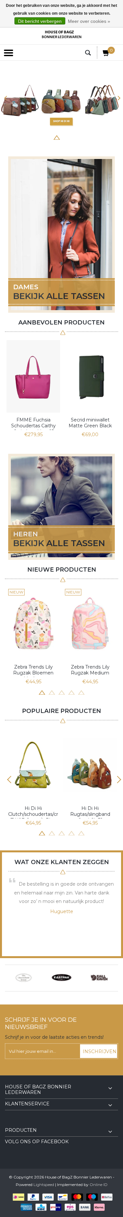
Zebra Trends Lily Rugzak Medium (90, 670)
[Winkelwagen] (106, 54)
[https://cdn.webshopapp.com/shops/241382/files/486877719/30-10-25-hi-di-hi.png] (61, 101)
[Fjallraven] (99, 978)
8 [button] (96, 136)
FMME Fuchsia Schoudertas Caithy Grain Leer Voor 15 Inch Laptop (33, 423)
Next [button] (117, 98)
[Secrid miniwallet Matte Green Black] (90, 376)
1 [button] (27, 136)
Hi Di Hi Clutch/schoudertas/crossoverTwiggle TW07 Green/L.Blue (33, 811)
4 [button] (56, 136)
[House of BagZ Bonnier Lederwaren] (61, 34)
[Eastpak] (61, 978)
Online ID (99, 1184)
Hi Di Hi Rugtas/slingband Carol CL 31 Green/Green (90, 811)
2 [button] (37, 136)
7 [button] (86, 136)
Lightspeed (43, 1184)
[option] (61, 101)
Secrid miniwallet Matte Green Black (90, 423)
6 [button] (76, 136)
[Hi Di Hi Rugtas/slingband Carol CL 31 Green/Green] (90, 765)
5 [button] (66, 136)
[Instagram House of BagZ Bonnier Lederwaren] (22, 1122)
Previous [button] (5, 98)
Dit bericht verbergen (40, 21)
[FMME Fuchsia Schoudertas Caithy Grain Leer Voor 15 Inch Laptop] (33, 376)
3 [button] (47, 136)
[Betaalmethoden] (17, 1197)
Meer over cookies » (89, 21)
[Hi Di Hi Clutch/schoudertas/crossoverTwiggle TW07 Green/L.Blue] (33, 765)
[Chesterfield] (24, 978)
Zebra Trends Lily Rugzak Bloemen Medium (33, 670)
